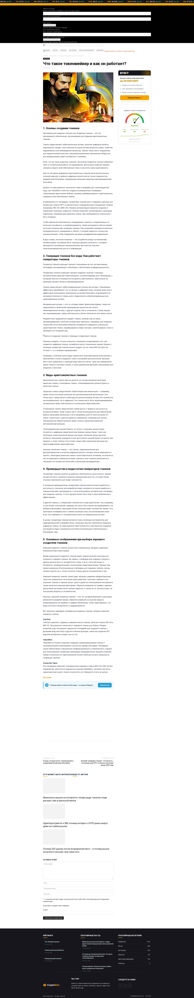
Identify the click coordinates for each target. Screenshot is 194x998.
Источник (47, 677)
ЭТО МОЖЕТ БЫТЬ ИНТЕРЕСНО (58, 774)
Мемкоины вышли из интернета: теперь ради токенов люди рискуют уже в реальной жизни (97, 944)
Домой (45, 56)
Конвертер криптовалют (53, 958)
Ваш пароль (47, 23)
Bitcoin (55, 50)
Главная (47, 50)
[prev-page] (43, 856)
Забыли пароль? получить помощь (55, 27)
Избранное (100, 50)
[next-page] (44, 856)
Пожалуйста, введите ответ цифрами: (56, 905)
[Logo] (73, 45)
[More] (54, 749)
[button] (148, 46)
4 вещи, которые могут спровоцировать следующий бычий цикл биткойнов (58, 762)
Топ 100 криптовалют (52, 942)
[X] (45, 749)
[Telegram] (50, 749)
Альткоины (72, 50)
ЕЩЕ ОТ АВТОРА (80, 774)
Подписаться (105, 685)
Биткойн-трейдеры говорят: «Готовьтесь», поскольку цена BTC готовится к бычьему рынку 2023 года (97, 763)
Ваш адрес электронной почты (53, 37)
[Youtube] (130, 986)
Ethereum (63, 50)
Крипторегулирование (86, 50)
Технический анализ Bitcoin (54, 950)
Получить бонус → (135, 98)
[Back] (43, 6)
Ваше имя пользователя (51, 16)
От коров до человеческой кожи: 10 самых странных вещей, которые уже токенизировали (97, 956)
